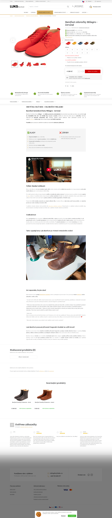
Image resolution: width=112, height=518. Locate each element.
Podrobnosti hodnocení (84, 27)
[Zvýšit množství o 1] (83, 71)
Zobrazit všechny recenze (26, 427)
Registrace (99, 1)
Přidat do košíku (92, 71)
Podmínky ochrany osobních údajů (41, 499)
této (29, 196)
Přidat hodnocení (24, 357)
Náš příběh (12, 494)
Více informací (69, 37)
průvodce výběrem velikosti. (55, 206)
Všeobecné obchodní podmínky (40, 497)
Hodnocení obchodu (19, 1)
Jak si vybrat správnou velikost (40, 489)
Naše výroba (12, 489)
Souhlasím (72, 515)
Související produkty (49, 101)
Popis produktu (13, 101)
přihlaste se (42, 371)
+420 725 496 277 (78, 6)
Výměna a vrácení (37, 494)
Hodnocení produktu (27, 101)
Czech (52, 507)
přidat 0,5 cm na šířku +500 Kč (74, 57)
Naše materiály (13, 492)
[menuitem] (26, 12)
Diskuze (38, 101)
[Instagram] (92, 475)
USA (62, 507)
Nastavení (63, 515)
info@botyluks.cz (56, 473)
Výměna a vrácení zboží (40, 1)
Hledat (68, 6)
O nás (11, 1)
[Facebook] (89, 475)
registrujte (51, 371)
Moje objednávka (29, 1)
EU (57, 507)
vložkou (32, 119)
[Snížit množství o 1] (79, 71)
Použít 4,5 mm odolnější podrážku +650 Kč (77, 62)
